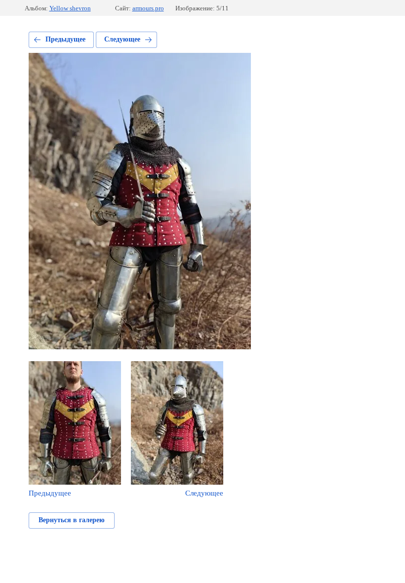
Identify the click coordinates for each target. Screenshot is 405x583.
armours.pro (148, 8)
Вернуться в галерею (72, 520)
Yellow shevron (70, 8)
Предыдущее (65, 39)
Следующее (122, 39)
